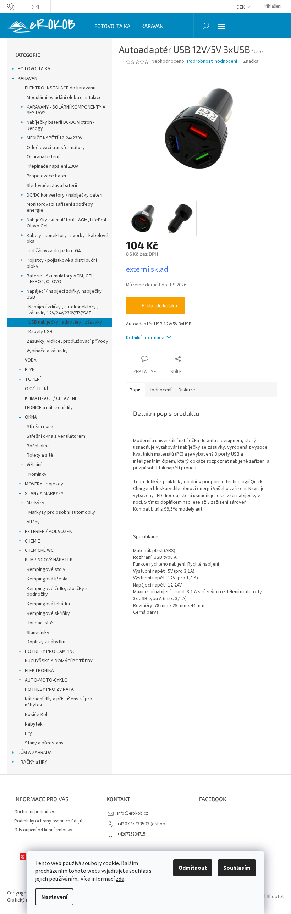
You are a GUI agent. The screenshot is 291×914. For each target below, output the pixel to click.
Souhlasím (237, 868)
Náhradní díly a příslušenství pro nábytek (58, 702)
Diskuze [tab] (187, 389)
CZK (241, 7)
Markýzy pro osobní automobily (61, 512)
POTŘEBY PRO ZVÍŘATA (49, 689)
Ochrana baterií (43, 156)
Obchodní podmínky (34, 812)
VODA (31, 360)
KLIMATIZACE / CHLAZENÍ (50, 398)
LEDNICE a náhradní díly (49, 407)
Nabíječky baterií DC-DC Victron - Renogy (60, 125)
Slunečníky (38, 632)
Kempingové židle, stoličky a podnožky (57, 591)
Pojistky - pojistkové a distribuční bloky (62, 263)
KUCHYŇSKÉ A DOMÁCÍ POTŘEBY (59, 661)
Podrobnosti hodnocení (212, 61)
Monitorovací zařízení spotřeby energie (60, 207)
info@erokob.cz (132, 813)
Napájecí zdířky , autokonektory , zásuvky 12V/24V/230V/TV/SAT (63, 309)
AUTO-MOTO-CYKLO (46, 680)
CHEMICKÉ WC (39, 550)
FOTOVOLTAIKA (34, 68)
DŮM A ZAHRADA (35, 752)
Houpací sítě (40, 623)
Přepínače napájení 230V (52, 166)
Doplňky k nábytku (46, 641)
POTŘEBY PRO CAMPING (50, 651)
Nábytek (34, 724)
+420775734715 (131, 834)
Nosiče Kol (36, 714)
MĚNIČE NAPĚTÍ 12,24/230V (54, 138)
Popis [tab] (136, 389)
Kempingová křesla (47, 579)
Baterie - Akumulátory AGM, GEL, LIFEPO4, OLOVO (61, 279)
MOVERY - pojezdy (44, 484)
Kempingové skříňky (48, 613)
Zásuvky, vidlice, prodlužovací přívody (67, 341)
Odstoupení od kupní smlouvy (43, 830)
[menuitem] (112, 25)
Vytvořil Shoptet (266, 896)
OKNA (31, 417)
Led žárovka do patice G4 (54, 250)
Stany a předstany (44, 743)
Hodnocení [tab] (160, 389)
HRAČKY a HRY (32, 762)
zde (120, 879)
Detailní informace (145, 337)
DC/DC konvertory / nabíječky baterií (65, 195)
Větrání (34, 464)
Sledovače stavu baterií (52, 185)
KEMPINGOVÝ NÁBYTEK (49, 559)
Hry (28, 733)
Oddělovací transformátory (56, 147)
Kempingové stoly (46, 569)
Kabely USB (40, 331)
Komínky (37, 474)
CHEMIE (32, 541)
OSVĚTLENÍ (36, 388)
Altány (33, 521)
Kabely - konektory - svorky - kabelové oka (67, 238)
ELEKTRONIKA (39, 670)
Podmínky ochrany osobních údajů (48, 821)
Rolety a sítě (40, 455)
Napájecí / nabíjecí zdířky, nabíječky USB (64, 294)
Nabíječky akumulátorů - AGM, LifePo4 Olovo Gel (66, 223)
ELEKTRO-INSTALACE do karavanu (60, 88)
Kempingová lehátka (48, 603)
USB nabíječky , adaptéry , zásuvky (65, 322)
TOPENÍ (33, 379)
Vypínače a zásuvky (47, 350)
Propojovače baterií (48, 176)
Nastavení (54, 897)
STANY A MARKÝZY (44, 493)
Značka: (251, 61)
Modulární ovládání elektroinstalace (64, 97)
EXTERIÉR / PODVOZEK (48, 531)
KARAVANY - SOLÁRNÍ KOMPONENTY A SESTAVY (66, 110)
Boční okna (38, 446)
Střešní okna (40, 426)
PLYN (30, 369)
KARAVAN (27, 78)
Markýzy (35, 502)
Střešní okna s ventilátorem (56, 436)
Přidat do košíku (159, 305)
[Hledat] (205, 25)
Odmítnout (193, 868)
